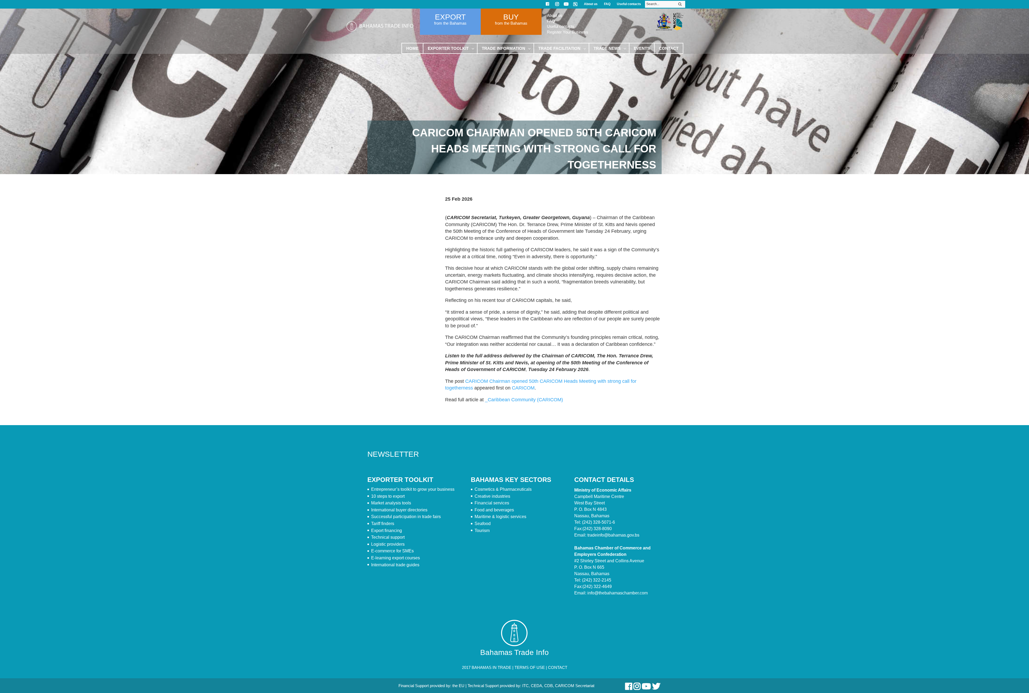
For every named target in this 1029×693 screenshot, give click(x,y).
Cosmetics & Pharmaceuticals (503, 489)
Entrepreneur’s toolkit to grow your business (412, 489)
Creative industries (492, 496)
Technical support (388, 537)
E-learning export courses (395, 558)
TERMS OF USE (529, 667)
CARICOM (523, 388)
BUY (511, 17)
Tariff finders (382, 523)
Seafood (483, 523)
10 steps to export (388, 496)
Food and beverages (494, 510)
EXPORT (450, 17)
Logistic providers (388, 544)
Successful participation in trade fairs (406, 516)
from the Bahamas (450, 23)
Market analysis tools (391, 503)
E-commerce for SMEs (392, 551)
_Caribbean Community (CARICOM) (524, 399)
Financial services (492, 503)
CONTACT (557, 667)
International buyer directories (399, 510)
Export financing (386, 530)
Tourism (482, 530)
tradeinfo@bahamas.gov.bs (613, 535)
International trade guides (395, 565)
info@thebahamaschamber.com (617, 593)
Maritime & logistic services (500, 516)
